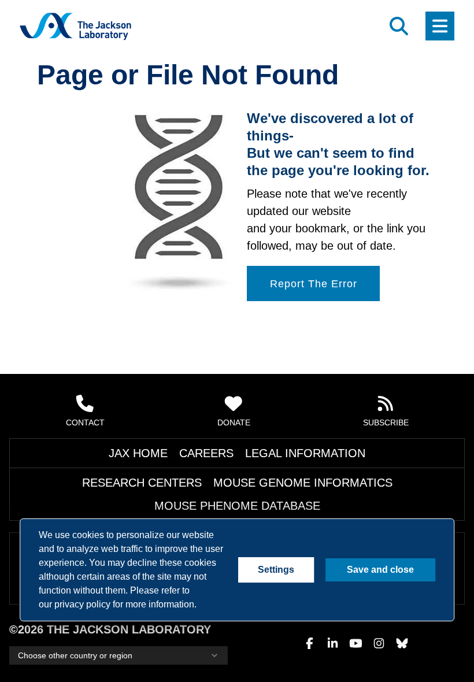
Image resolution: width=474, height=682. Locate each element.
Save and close (380, 570)
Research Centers (115, 506)
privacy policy (80, 604)
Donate (234, 445)
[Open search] (399, 26)
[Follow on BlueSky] (401, 643)
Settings (277, 570)
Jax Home (169, 476)
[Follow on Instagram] (378, 643)
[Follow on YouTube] (355, 643)
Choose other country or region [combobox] (72, 655)
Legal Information (285, 476)
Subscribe (386, 445)
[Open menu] (439, 26)
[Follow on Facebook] (309, 643)
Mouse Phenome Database (344, 506)
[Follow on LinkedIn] (332, 643)
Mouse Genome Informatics (223, 506)
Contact (85, 445)
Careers (217, 476)
